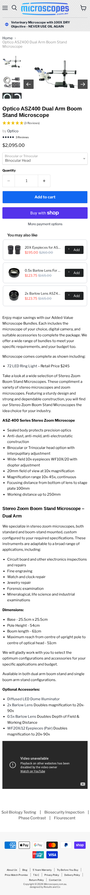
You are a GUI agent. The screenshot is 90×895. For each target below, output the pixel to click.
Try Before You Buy (67, 869)
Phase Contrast (32, 818)
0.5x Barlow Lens (21, 716)
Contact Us (55, 879)
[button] (45, 123)
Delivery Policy (72, 874)
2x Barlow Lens (20, 705)
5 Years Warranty (42, 869)
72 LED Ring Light (22, 366)
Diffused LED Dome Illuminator (33, 699)
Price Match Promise (16, 874)
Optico (12, 131)
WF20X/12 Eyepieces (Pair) (30, 728)
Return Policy (36, 879)
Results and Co (52, 886)
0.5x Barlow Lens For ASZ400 (43, 270)
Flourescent (64, 818)
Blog (24, 869)
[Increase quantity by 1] (44, 181)
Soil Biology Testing (18, 812)
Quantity (9, 170)
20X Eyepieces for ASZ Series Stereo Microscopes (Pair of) (43, 247)
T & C (36, 874)
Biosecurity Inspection (64, 812)
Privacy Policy (51, 874)
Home (7, 38)
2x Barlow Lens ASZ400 (43, 293)
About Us (12, 869)
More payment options (45, 224)
